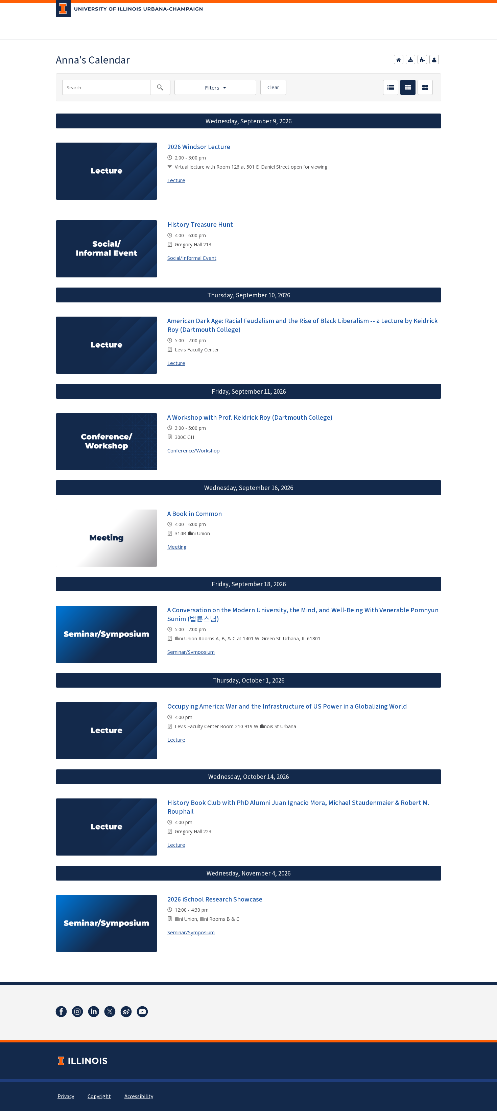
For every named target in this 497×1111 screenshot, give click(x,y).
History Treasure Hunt (200, 224)
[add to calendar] (410, 59)
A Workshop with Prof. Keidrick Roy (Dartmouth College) (250, 417)
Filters (212, 87)
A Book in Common (194, 514)
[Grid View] (425, 87)
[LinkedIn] (93, 1011)
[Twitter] (109, 1011)
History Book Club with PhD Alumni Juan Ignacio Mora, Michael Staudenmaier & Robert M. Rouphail (298, 807)
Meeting (177, 546)
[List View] (390, 87)
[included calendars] (422, 59)
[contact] (434, 59)
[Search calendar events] (160, 87)
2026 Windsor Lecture (198, 147)
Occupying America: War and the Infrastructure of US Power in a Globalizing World (287, 706)
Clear (273, 87)
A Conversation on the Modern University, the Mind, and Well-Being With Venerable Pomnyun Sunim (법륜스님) (303, 615)
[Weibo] (126, 1011)
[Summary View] (408, 87)
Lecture (176, 180)
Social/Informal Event (191, 257)
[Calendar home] (398, 59)
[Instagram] (77, 1011)
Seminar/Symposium (191, 651)
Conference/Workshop (193, 450)
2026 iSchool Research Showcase (214, 899)
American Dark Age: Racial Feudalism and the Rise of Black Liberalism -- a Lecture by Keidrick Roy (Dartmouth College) (302, 325)
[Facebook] (61, 1011)
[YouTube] (142, 1011)
